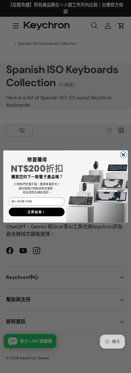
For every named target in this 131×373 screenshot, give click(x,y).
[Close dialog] (123, 155)
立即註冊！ (36, 212)
